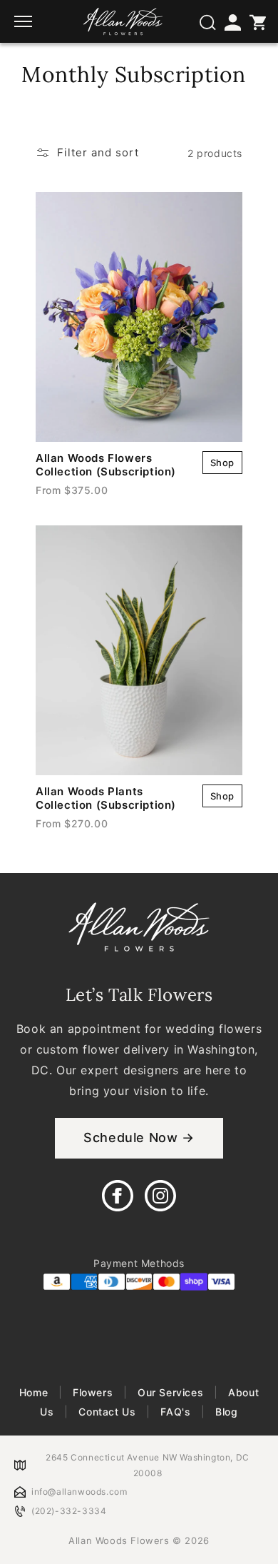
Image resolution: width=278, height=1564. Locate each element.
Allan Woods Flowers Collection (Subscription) (106, 464)
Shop (222, 462)
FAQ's (176, 1412)
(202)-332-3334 (68, 1510)
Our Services (171, 1392)
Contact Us (107, 1412)
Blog (225, 1412)
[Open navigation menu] (25, 21)
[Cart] (256, 21)
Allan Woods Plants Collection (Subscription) (106, 798)
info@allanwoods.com (79, 1491)
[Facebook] (117, 1195)
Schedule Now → (138, 1137)
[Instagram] (160, 1195)
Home (35, 1392)
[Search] (207, 21)
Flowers (92, 1392)
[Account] (232, 21)
